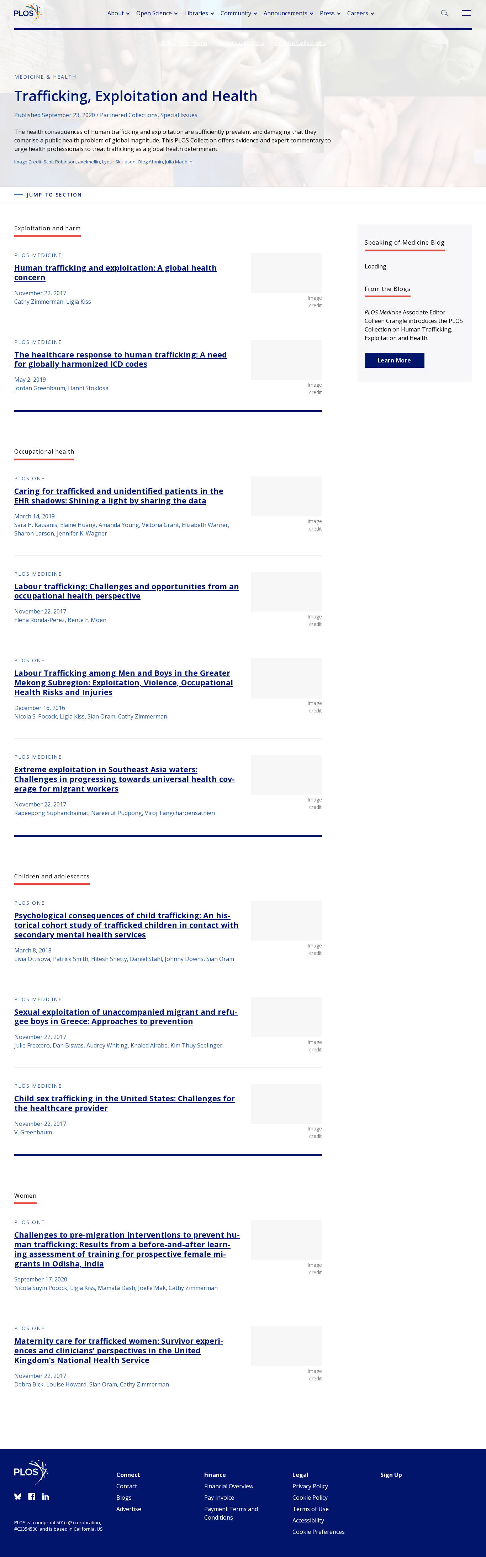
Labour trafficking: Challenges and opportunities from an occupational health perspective (126, 591)
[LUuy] (286, 1017)
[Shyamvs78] (286, 775)
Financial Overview (228, 1486)
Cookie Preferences (318, 1532)
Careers (357, 13)
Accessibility (308, 1520)
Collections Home (183, 43)
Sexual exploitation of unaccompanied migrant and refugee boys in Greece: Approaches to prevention (126, 1016)
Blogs (124, 1497)
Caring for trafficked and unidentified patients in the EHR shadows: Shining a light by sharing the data (118, 496)
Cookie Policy (310, 1497)
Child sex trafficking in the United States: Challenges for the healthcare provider (124, 1103)
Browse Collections (300, 43)
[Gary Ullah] (286, 273)
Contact (126, 1486)
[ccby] (286, 678)
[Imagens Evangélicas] (286, 1240)
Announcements (285, 13)
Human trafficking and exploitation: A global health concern (115, 272)
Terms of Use (310, 1509)
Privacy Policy (310, 1486)
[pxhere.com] (286, 921)
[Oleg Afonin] (286, 592)
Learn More (394, 360)
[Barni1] (286, 1104)
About (115, 13)
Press (327, 13)
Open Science (154, 13)
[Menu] (466, 13)
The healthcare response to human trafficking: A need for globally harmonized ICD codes (120, 359)
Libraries (196, 13)
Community (236, 13)
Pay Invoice (219, 1497)
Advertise (128, 1509)
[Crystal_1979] (286, 1346)
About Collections (240, 43)
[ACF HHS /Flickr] (286, 496)
